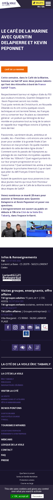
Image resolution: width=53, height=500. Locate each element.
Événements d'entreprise (13, 433)
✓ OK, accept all (20, 496)
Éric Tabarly (7, 379)
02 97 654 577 (9, 308)
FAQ (3, 455)
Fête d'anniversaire (11, 402)
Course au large (27, 483)
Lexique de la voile (12, 444)
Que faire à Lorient (27, 473)
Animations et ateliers (13, 399)
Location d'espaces (11, 430)
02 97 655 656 (13, 260)
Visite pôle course (10, 416)
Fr (38, 6)
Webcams (6, 439)
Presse (5, 460)
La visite (5, 396)
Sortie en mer (8, 413)
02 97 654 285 (16, 301)
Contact (7, 449)
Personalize (37, 496)
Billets (39, 3)
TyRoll (4, 419)
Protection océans (27, 480)
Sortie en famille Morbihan (26, 476)
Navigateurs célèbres (12, 385)
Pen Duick (6, 382)
